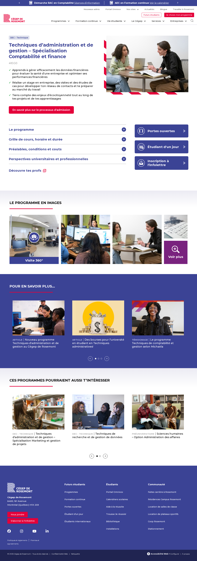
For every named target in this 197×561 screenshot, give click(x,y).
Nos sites (131, 9)
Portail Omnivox (113, 9)
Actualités (149, 9)
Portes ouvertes (72, 506)
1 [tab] (95, 358)
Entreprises (176, 21)
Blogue (163, 9)
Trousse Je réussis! (116, 514)
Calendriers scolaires (117, 499)
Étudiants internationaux (77, 521)
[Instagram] (21, 531)
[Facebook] (9, 531)
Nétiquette (75, 554)
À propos (186, 554)
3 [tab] (101, 358)
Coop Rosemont (156, 521)
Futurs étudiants (151, 15)
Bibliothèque (113, 521)
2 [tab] (98, 358)
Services (156, 21)
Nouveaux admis (92, 9)
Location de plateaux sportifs (163, 514)
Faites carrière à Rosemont (162, 492)
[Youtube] (34, 531)
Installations (112, 529)
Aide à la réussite (115, 506)
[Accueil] (20, 487)
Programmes (58, 21)
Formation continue (87, 21)
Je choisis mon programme (179, 15)
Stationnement (156, 529)
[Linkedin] (47, 531)
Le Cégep (137, 21)
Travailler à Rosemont (183, 9)
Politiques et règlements (17, 540)
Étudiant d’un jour (73, 514)
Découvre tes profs (25, 171)
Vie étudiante (114, 21)
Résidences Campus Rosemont (164, 499)
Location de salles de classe (162, 506)
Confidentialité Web (59, 554)
